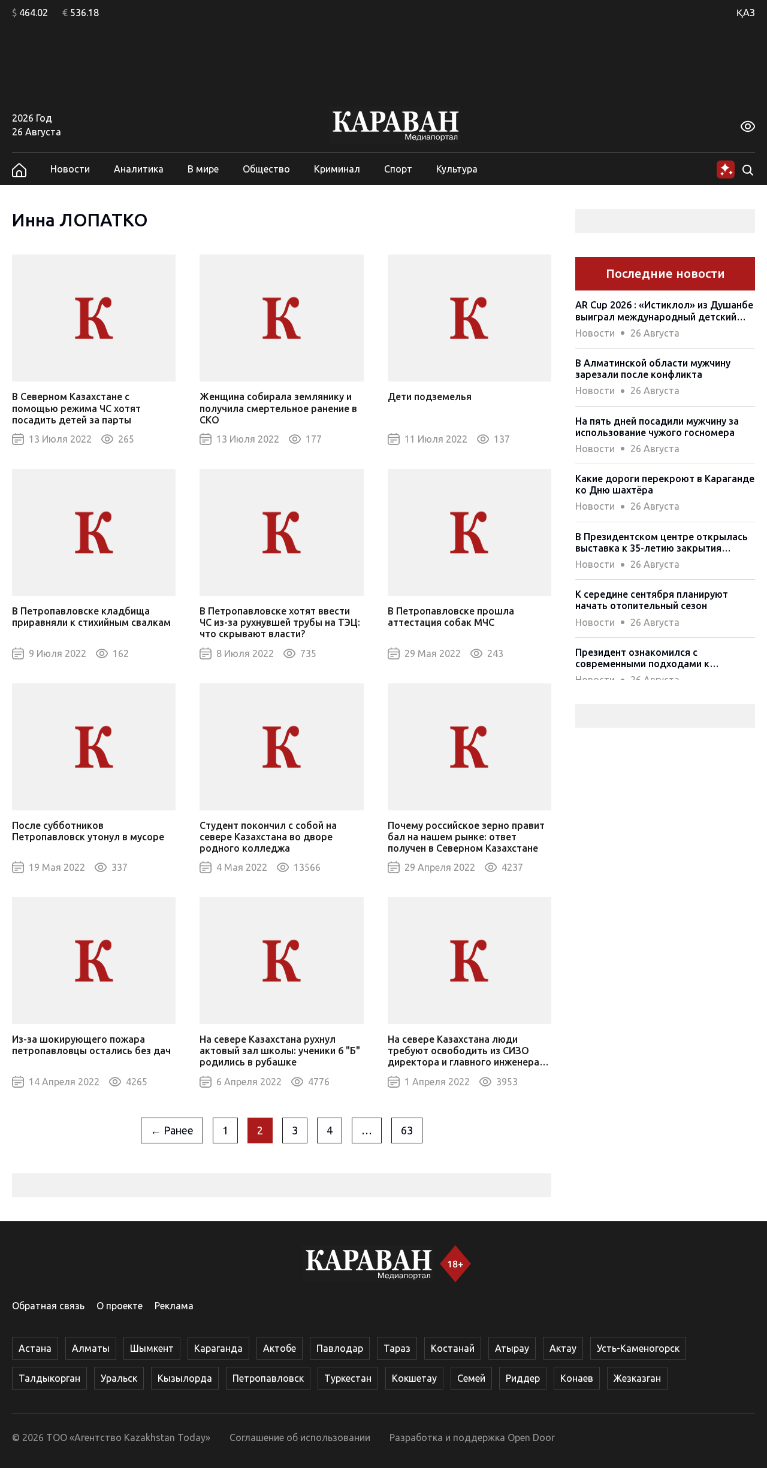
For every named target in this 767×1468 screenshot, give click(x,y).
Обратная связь (48, 1305)
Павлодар (339, 1348)
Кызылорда (185, 1378)
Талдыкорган (49, 1378)
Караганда (218, 1348)
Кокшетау (414, 1378)
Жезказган (637, 1378)
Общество (266, 169)
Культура (457, 169)
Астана (35, 1348)
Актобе (279, 1348)
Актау (562, 1348)
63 (407, 1130)
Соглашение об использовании (300, 1437)
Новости (70, 169)
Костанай (453, 1348)
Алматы (91, 1348)
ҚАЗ (745, 12)
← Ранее (172, 1130)
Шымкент (152, 1348)
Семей (471, 1378)
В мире (203, 169)
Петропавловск (268, 1378)
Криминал (337, 169)
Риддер (523, 1378)
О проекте (119, 1305)
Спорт (398, 169)
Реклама (174, 1305)
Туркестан (348, 1378)
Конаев (576, 1378)
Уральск (119, 1378)
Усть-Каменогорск (638, 1348)
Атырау (512, 1348)
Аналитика (139, 169)
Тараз (397, 1348)
